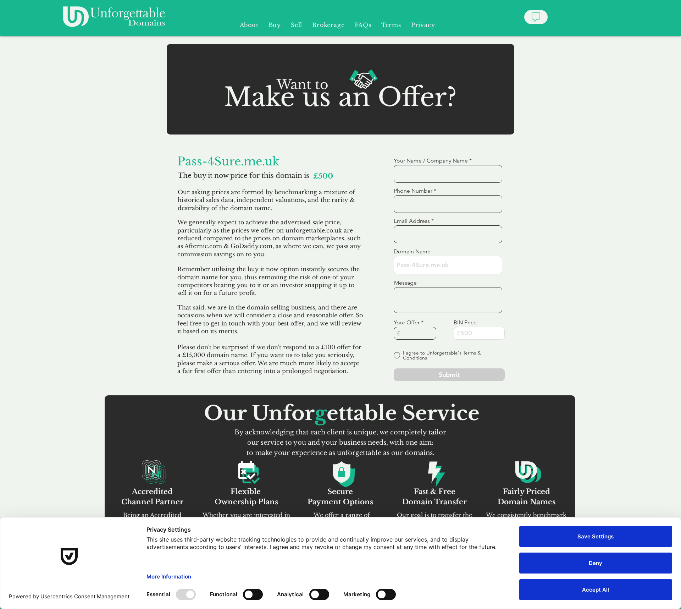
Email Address (412, 221)
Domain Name (412, 251)
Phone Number (413, 191)
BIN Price (465, 322)
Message (405, 283)
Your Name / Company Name (431, 161)
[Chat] (536, 17)
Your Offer (407, 322)
